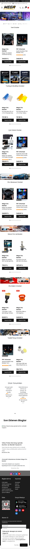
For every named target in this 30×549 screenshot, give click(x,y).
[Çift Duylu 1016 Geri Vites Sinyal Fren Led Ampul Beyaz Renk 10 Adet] (22, 350)
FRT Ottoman (20, 49)
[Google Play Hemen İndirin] (20, 502)
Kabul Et (24, 545)
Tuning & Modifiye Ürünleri (15, 86)
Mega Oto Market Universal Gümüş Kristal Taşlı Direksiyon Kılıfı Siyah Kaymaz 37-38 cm (7, 53)
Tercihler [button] (16, 545)
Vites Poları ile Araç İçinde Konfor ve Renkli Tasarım (12, 444)
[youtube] (19, 474)
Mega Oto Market (5, 50)
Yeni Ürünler (15, 27)
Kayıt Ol (17, 484)
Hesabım (17, 487)
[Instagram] (16, 510)
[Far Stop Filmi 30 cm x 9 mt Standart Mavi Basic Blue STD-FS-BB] (8, 98)
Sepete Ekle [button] (7, 62)
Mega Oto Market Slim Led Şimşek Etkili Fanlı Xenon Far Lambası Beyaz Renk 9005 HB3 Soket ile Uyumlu (7, 260)
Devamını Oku (6, 452)
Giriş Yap (17, 485)
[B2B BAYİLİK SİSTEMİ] (15, 16)
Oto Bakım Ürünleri (15, 286)
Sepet (16, 489)
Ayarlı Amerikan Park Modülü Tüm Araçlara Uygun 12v (22, 51)
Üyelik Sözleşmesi (6, 489)
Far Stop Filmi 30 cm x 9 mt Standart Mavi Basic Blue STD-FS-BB (8, 112)
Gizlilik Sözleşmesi (6, 484)
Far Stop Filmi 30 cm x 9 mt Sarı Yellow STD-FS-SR (22, 112)
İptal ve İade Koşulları (7, 491)
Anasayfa (17, 482)
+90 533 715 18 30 (7, 3)
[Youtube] (23, 510)
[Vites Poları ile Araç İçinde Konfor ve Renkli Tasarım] (15, 433)
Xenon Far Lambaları (15, 234)
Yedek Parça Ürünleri (15, 338)
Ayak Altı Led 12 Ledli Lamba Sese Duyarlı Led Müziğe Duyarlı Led (21, 154)
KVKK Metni (5, 482)
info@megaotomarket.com (20, 3)
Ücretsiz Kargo (19, 45)
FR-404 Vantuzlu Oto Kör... (23, 400)
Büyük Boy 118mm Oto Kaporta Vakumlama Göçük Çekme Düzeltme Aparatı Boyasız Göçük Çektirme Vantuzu (21, 312)
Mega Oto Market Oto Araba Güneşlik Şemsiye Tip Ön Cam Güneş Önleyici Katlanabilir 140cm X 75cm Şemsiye (8, 156)
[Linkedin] (16, 513)
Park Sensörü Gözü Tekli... (9, 395)
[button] (2, 7)
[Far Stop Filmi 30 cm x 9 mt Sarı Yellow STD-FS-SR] (22, 98)
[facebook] (13, 474)
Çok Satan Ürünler (15, 130)
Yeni (3, 290)
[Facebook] (20, 510)
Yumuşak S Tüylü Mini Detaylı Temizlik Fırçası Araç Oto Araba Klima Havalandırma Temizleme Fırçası (7, 312)
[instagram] (11, 474)
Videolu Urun (10, 147)
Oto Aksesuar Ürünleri (15, 182)
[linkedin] (16, 474)
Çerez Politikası (6, 492)
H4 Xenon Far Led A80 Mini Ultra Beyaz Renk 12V (21, 260)
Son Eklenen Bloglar (15, 420)
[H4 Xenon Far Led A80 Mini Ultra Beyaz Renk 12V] (22, 246)
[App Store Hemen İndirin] (20, 506)
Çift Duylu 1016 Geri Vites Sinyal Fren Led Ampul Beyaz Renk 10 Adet (22, 364)
